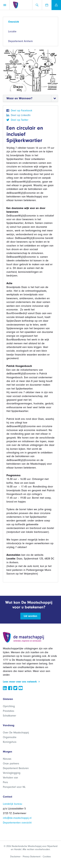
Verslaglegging (11, 772)
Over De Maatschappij (16, 732)
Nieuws (7, 758)
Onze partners (11, 763)
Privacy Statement (31, 856)
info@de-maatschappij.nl (17, 817)
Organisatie (9, 737)
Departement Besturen (16, 768)
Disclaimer (15, 856)
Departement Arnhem (20, 41)
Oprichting (9, 706)
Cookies (47, 856)
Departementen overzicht (17, 822)
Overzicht (13, 21)
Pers (5, 782)
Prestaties (8, 710)
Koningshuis (9, 741)
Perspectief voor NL (14, 786)
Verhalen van (10, 777)
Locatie (12, 31)
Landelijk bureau (12, 803)
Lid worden (30, 616)
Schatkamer (9, 715)
